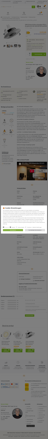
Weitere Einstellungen (37, 227)
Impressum (5, 222)
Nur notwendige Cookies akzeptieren (35, 230)
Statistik (13, 227)
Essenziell (7, 227)
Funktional (29, 227)
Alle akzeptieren (13, 230)
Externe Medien (21, 227)
